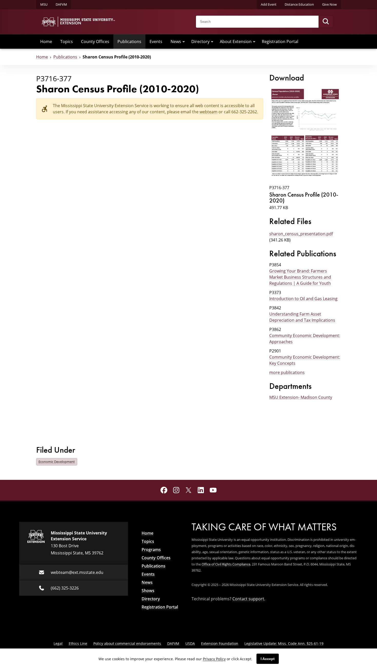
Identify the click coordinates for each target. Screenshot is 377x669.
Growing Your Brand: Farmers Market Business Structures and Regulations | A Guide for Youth (300, 277)
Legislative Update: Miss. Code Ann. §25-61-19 (283, 643)
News (176, 41)
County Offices (95, 41)
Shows (148, 590)
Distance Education (299, 4)
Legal (58, 643)
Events (156, 41)
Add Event (268, 4)
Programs (151, 549)
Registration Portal (280, 41)
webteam (208, 112)
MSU (43, 4)
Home (46, 41)
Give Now (329, 4)
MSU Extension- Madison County (300, 397)
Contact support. (248, 599)
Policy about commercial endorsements (127, 643)
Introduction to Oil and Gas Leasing (303, 298)
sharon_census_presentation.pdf (301, 234)
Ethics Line (78, 643)
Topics (66, 41)
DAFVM (61, 4)
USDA (190, 643)
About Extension (236, 41)
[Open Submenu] (183, 41)
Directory (200, 41)
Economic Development (56, 461)
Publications (129, 41)
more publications (287, 372)
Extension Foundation (219, 643)
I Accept (268, 659)
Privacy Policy (214, 658)
